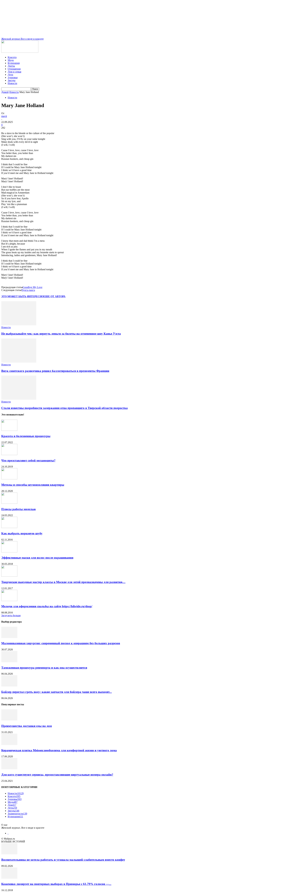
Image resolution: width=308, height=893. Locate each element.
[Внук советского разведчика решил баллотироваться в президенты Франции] (18, 361)
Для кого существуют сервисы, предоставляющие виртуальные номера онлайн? (57, 774)
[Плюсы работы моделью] (9, 502)
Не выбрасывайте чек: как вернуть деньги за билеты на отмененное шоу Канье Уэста (61, 333)
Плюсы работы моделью (18, 509)
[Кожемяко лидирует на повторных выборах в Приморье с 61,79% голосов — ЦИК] (9, 877)
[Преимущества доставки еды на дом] (9, 719)
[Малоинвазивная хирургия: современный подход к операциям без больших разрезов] (9, 637)
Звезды (11, 80)
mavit (4, 116)
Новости (12, 83)
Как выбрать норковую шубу (22, 533)
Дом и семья (14, 71)
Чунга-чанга (28, 290)
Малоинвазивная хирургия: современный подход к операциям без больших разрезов (60, 643)
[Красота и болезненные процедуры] (9, 430)
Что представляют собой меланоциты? (28, 460)
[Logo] (19, 51)
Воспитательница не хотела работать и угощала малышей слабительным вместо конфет (63, 859)
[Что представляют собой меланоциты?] (9, 454)
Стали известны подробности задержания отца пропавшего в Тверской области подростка (64, 408)
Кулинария (14, 63)
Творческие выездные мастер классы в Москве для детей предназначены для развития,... (63, 582)
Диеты (11, 66)
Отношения (14, 68)
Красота (12, 57)
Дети (10, 74)
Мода (11, 60)
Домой (5, 92)
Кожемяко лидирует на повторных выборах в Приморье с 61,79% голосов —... (56, 884)
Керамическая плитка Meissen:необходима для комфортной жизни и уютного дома (59, 750)
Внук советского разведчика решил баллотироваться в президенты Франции (55, 371)
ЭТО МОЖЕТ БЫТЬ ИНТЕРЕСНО (22, 296)
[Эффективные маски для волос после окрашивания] (9, 551)
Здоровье (13, 77)
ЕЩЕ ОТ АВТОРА (54, 296)
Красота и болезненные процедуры (25, 436)
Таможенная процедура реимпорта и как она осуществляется (44, 667)
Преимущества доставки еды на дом (26, 726)
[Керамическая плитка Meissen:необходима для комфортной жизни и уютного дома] (9, 744)
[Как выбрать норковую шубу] (9, 527)
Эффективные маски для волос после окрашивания (37, 557)
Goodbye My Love (32, 287)
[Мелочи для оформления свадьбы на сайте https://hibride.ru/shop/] (9, 600)
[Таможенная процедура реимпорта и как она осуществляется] (9, 661)
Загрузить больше (11, 615)
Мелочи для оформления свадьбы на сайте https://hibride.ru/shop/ (46, 606)
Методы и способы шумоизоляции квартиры (32, 484)
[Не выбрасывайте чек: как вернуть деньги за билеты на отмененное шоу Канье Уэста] (18, 324)
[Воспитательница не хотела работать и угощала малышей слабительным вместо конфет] (9, 853)
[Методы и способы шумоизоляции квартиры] (9, 478)
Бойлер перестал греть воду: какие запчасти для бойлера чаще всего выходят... (56, 692)
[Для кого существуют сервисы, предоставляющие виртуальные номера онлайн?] (9, 768)
